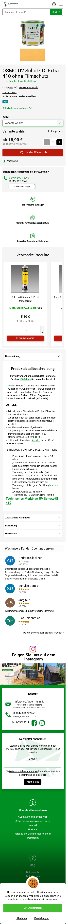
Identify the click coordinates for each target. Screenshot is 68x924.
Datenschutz (32, 872)
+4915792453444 (19, 721)
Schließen (25, 161)
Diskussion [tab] (11, 533)
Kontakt (33, 825)
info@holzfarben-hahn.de (29, 701)
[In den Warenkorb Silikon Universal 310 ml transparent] (25, 338)
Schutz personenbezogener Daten (33, 821)
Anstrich (36, 440)
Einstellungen (41, 918)
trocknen (53, 485)
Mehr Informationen (45, 899)
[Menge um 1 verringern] (47, 142)
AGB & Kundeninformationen (33, 816)
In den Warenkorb (36, 152)
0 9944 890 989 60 (24, 713)
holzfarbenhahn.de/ (42, 723)
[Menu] (60, 4)
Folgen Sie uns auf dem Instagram (33, 657)
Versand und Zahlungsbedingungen (33, 833)
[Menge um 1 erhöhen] (59, 142)
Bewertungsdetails (28, 87)
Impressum (33, 838)
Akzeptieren (35, 907)
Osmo (9, 385)
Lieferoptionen (55, 131)
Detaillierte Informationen (15, 108)
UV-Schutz (25, 379)
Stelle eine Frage (22, 186)
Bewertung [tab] (11, 525)
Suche (56, 12)
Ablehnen (22, 918)
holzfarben (34, 723)
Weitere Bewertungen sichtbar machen (42, 632)
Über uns (32, 829)
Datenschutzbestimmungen (23, 771)
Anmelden (33, 782)
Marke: (9, 92)
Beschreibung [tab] (12, 356)
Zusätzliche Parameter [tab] (17, 517)
